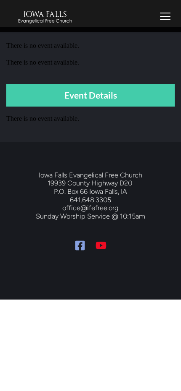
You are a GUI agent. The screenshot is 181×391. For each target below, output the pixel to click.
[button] (165, 16)
